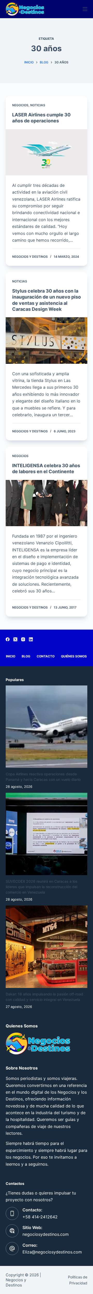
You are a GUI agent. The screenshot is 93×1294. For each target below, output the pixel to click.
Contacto (46, 656)
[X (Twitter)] (15, 639)
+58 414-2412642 (40, 1216)
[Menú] (85, 9)
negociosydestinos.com (45, 1234)
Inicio (10, 656)
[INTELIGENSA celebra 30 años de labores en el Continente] (47, 503)
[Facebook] (8, 639)
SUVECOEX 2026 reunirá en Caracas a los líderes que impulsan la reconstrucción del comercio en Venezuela (42, 886)
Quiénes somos (74, 656)
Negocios (20, 105)
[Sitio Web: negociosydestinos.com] (12, 1230)
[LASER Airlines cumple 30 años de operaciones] (47, 152)
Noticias (37, 105)
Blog (26, 656)
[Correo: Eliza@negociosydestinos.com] (12, 1248)
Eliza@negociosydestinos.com (52, 1252)
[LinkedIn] (31, 639)
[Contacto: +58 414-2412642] (12, 1213)
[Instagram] (23, 639)
